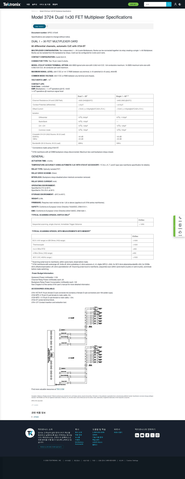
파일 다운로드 (39, 26)
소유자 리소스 (97, 442)
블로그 (94, 444)
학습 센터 (95, 440)
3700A (36, 417)
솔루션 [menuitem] (34, 4)
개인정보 (77, 460)
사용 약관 (86, 460)
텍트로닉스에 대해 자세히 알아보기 (51, 447)
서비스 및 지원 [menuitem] (44, 4)
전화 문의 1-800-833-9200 (107, 460)
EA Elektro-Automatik (79, 443)
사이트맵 (68, 460)
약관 (93, 460)
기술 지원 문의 (97, 437)
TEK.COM (60, 389)
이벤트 (77, 440)
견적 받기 (133, 4)
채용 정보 (78, 435)
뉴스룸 (77, 437)
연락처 (94, 435)
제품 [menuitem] (28, 4)
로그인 (174, 4)
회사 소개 (78, 432)
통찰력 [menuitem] (55, 4)
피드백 (121, 460)
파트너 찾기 (118, 432)
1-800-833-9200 (98, 432)
